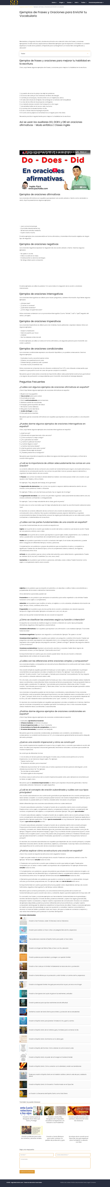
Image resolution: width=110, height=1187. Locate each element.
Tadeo (83, 2)
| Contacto (93, 1182)
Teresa (69, 2)
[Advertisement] (55, 28)
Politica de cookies (65, 1182)
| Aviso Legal (86, 1182)
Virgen (61, 2)
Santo (54, 2)
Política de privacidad (77, 1182)
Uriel (76, 2)
